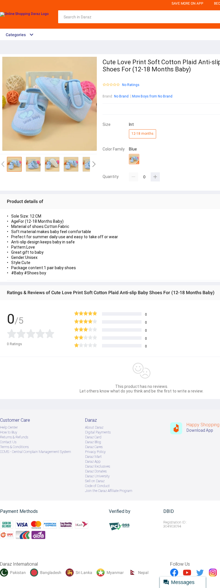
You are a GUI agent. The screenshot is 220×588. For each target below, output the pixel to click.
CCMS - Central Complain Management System (35, 452)
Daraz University (97, 476)
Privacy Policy (95, 452)
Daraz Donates (96, 471)
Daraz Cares (94, 447)
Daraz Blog (93, 442)
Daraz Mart (93, 457)
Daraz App (93, 462)
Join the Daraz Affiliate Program (108, 491)
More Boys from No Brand (152, 96)
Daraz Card (93, 437)
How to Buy (8, 432)
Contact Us (8, 442)
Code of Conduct (97, 486)
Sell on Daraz (95, 481)
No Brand (121, 96)
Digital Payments (98, 432)
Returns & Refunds (14, 437)
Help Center (9, 427)
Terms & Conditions (14, 447)
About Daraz (94, 427)
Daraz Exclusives (97, 466)
